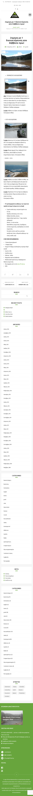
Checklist (21, 686)
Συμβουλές (6, 557)
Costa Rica (7, 690)
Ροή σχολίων (8, 578)
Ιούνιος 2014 (6, 363)
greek (18, 27)
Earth (14, 690)
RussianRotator (7, 518)
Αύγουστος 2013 (7, 371)
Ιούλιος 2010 (6, 448)
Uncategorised (7, 526)
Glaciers (21, 690)
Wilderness (6, 530)
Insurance (7, 693)
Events (5, 495)
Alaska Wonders (8, 316)
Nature (14, 693)
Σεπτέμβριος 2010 (7, 444)
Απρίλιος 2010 (7, 456)
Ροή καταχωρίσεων (9, 576)
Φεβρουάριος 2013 (8, 390)
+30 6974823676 (7, 752)
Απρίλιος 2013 (7, 383)
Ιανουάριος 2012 (7, 409)
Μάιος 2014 (6, 367)
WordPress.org (8, 580)
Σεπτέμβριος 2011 (7, 417)
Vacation (7, 696)
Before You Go (8, 312)
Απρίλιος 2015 (7, 348)
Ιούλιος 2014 (6, 360)
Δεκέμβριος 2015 (7, 333)
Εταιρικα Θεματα (7, 545)
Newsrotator (6, 507)
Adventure (7, 686)
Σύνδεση (7, 573)
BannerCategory (7, 480)
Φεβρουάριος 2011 (8, 433)
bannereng (6, 484)
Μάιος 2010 (6, 452)
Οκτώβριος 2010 (7, 440)
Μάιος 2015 (6, 344)
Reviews (5, 511)
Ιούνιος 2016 (6, 329)
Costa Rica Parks (9, 314)
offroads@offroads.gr (9, 758)
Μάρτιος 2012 (7, 406)
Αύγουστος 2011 (7, 421)
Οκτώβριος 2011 (7, 413)
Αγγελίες (5, 534)
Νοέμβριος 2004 (7, 467)
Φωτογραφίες (7, 561)
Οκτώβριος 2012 (7, 398)
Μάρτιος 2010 (7, 459)
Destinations (6, 488)
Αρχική (14, 27)
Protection (22, 693)
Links (5, 503)
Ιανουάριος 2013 (7, 394)
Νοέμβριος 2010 (7, 436)
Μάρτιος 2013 (7, 386)
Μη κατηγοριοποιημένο (9, 549)
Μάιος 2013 (6, 379)
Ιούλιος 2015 (6, 336)
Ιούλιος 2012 (6, 402)
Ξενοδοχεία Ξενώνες (8, 553)
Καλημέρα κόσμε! (9, 307)
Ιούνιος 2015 (6, 340)
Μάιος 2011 (6, 429)
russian (5, 515)
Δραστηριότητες (7, 541)
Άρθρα (5, 538)
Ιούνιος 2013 (6, 375)
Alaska (14, 686)
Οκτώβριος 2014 (7, 352)
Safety (5, 522)
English (5, 491)
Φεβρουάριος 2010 (8, 463)
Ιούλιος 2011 (6, 425)
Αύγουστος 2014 (7, 356)
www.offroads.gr (21, 264)
